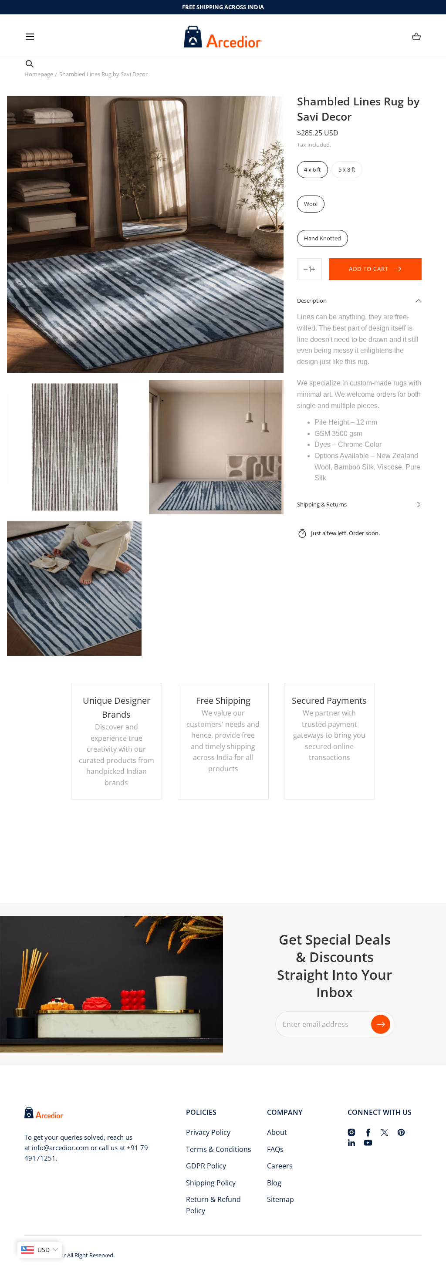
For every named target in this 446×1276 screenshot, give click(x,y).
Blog (274, 1183)
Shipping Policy (211, 1183)
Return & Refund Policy (213, 1205)
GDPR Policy (206, 1166)
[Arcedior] (223, 36)
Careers (280, 1166)
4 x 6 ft (312, 169)
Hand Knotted (322, 238)
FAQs (275, 1149)
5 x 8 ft (346, 169)
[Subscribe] (380, 1024)
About (277, 1132)
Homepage (38, 74)
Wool (311, 204)
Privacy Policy (208, 1132)
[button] (29, 36)
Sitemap (280, 1199)
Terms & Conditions (218, 1149)
